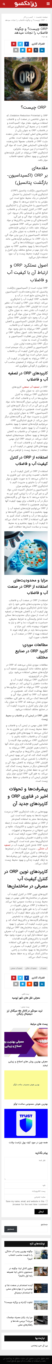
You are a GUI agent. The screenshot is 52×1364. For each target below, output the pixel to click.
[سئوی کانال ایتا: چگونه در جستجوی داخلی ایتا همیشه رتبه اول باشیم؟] (41, 1271)
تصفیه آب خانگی (31, 968)
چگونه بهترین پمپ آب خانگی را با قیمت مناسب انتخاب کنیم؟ (18, 1255)
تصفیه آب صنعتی (30, 387)
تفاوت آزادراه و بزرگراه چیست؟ (18, 1302)
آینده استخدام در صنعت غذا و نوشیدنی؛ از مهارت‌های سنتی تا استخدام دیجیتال (18, 1289)
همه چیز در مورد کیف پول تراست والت (28, 1142)
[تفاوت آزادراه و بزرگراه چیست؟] (41, 1305)
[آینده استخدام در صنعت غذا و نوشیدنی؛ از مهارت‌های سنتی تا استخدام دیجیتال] (41, 1288)
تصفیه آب (43, 968)
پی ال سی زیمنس (39, 1345)
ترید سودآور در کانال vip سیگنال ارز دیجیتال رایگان (24, 1012)
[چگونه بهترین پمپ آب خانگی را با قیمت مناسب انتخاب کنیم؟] (41, 1254)
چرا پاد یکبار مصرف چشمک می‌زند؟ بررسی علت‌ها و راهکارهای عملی (19, 1321)
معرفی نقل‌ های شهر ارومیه (26, 998)
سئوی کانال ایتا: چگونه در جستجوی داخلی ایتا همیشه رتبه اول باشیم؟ (19, 1272)
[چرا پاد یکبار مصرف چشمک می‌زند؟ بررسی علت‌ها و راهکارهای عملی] (41, 1320)
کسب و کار (43, 25)
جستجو (44, 1224)
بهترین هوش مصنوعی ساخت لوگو (31, 1104)
